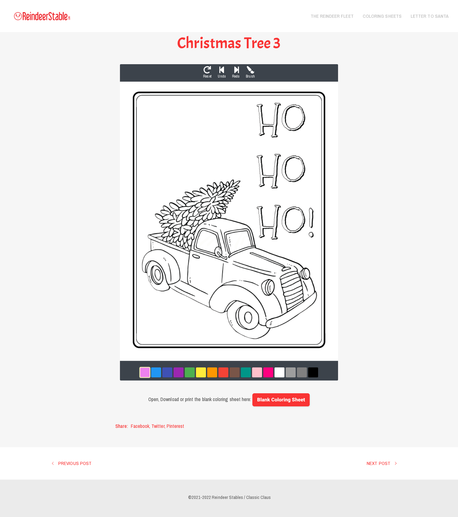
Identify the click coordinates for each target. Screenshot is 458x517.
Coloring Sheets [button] (382, 16)
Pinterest (175, 426)
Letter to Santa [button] (430, 16)
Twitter (157, 426)
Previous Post (74, 463)
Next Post (379, 463)
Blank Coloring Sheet (281, 400)
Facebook (140, 426)
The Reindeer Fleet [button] (332, 16)
